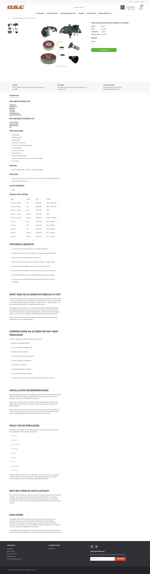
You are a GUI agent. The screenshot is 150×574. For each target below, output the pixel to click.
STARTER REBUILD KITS (104, 13)
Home (8, 18)
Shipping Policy (11, 556)
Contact (136, 1)
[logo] (16, 7)
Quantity (93, 41)
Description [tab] (14, 96)
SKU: (92, 29)
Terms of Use (11, 551)
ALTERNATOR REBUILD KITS (68, 13)
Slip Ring (12, 112)
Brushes (12, 108)
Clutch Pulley (13, 122)
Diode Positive (13, 126)
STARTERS (81, 13)
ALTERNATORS (40, 13)
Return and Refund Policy (14, 559)
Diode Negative (14, 124)
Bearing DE (12, 105)
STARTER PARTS (91, 13)
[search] (122, 7)
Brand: (93, 26)
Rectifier (12, 110)
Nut (10, 127)
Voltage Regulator (15, 115)
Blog (142, 1)
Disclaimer (10, 548)
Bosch (103, 26)
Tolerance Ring (14, 113)
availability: (94, 31)
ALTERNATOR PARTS (52, 13)
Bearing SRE (13, 107)
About (131, 1)
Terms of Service (12, 554)
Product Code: (95, 34)
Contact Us (52, 548)
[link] (13, 28)
